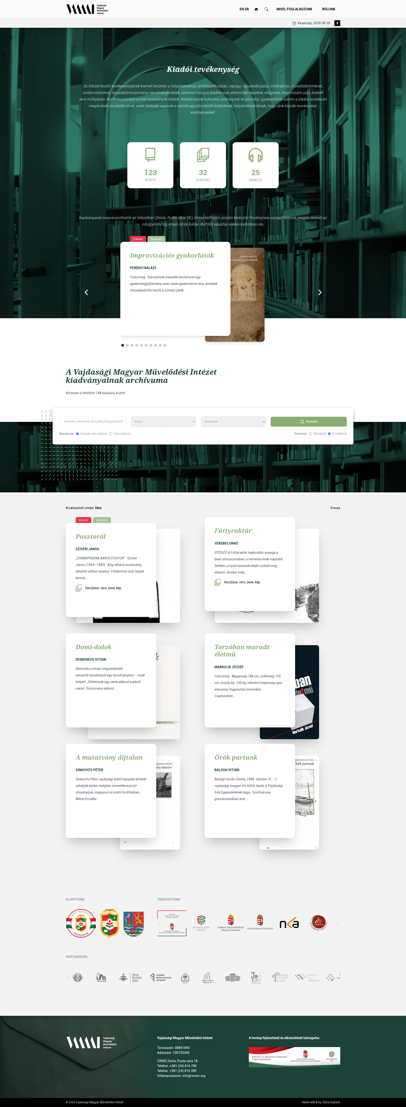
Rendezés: (66, 434)
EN (242, 9)
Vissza (335, 508)
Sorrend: (300, 434)
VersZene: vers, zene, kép (103, 588)
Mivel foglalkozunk (294, 9)
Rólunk (328, 9)
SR (247, 9)
